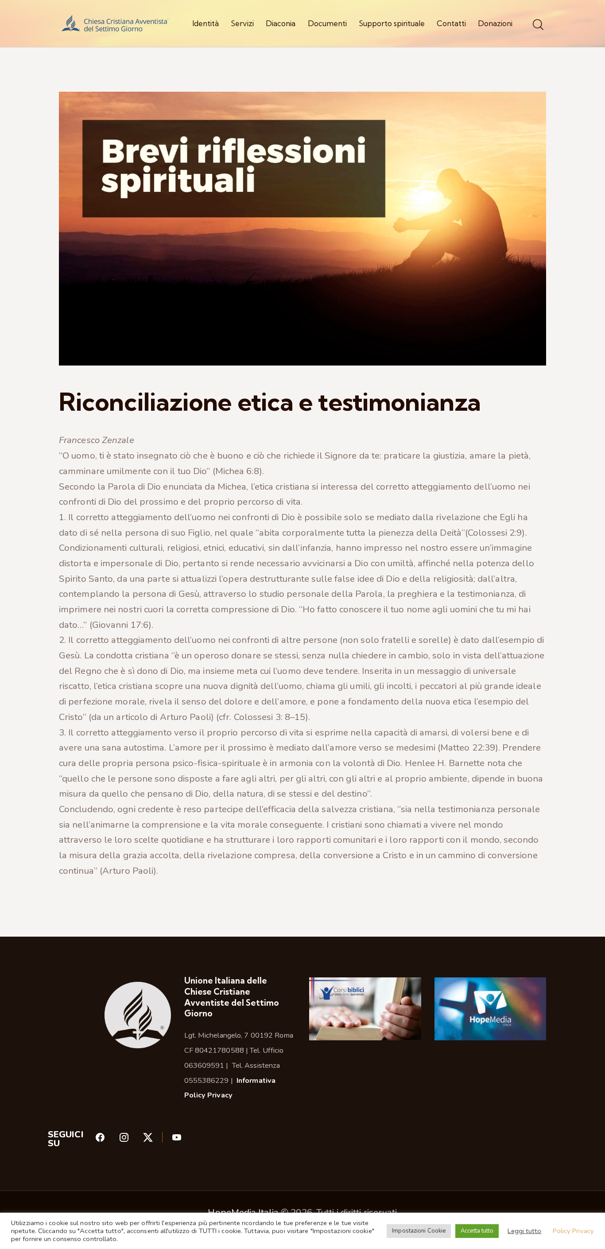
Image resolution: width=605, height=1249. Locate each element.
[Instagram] (131, 1140)
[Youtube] (176, 1140)
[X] (157, 1140)
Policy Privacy (573, 1231)
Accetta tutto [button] (477, 1231)
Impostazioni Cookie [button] (419, 1231)
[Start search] (538, 25)
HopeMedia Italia (243, 1212)
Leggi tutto (524, 1231)
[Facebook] (107, 1140)
